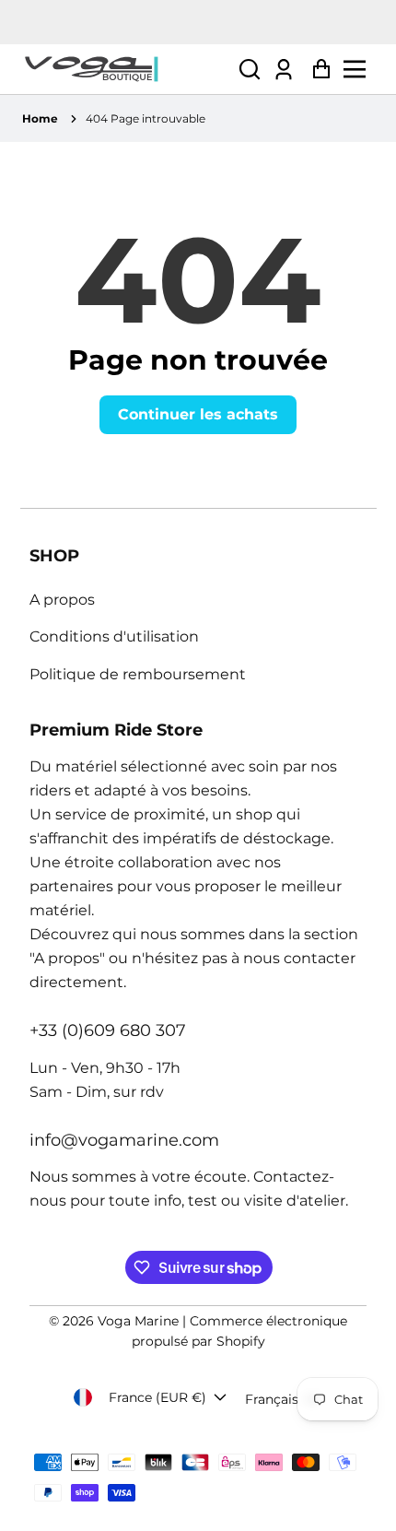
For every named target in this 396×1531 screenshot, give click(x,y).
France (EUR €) (157, 1397)
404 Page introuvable (145, 118)
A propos (62, 599)
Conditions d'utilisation (114, 636)
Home (40, 118)
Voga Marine (138, 1321)
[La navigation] (360, 69)
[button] (250, 69)
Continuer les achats (198, 414)
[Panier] (316, 69)
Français (271, 1399)
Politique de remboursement (137, 674)
